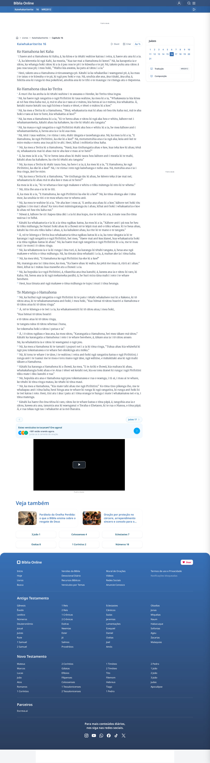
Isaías (109, 614)
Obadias (155, 605)
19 (184, 54)
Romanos (22, 686)
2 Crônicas (67, 619)
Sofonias (155, 628)
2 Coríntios (67, 663)
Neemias (66, 628)
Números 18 (122, 544)
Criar (128, 44)
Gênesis (21, 605)
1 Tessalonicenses (71, 686)
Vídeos (109, 575)
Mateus (21, 663)
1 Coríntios (23, 691)
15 (167, 54)
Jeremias (110, 619)
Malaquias (156, 642)
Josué (20, 628)
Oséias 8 (36, 544)
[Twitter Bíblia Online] (123, 735)
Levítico (21, 614)
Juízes (20, 633)
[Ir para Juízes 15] (19, 419)
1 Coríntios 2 (79, 544)
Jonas (154, 610)
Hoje (19, 575)
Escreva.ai (22, 710)
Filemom (110, 677)
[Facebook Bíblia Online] (108, 735)
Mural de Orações (116, 571)
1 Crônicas (67, 614)
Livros (25, 37)
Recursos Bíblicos (71, 580)
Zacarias (155, 637)
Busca (20, 584)
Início (20, 571)
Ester (64, 633)
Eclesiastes (112, 605)
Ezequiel (110, 628)
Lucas (20, 673)
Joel (108, 642)
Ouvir (116, 44)
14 (163, 54)
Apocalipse (156, 686)
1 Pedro (110, 691)
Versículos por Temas (73, 584)
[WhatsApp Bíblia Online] (101, 735)
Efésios (65, 673)
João (19, 677)
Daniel (109, 633)
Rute (19, 637)
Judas (154, 682)
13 (159, 54)
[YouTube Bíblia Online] (94, 735)
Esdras (65, 623)
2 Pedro (155, 663)
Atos (19, 682)
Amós (109, 646)
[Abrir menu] (193, 3)
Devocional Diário (71, 575)
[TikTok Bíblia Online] (116, 735)
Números (22, 619)
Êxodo (20, 610)
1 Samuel (22, 642)
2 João (154, 673)
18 (180, 54)
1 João (154, 668)
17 (176, 54)
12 (154, 54)
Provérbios (67, 646)
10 (189, 49)
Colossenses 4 (79, 534)
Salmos (65, 642)
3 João (154, 677)
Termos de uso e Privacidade (166, 571)
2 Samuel (22, 646)
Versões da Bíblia (71, 571)
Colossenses (68, 682)
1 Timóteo (111, 663)
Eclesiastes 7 (122, 534)
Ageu (153, 633)
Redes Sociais (113, 580)
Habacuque (157, 623)
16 (37, 9)
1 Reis (65, 605)
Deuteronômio (25, 623)
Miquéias (156, 614)
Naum (154, 619)
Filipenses (67, 677)
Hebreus (110, 682)
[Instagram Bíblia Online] (86, 735)
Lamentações (113, 623)
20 (189, 54)
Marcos (21, 668)
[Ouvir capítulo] (194, 9)
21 (150, 58)
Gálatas (66, 668)
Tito (108, 673)
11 (150, 54)
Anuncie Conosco (115, 584)
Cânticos (110, 610)
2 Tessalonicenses (71, 691)
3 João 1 (36, 534)
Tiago (109, 686)
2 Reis (65, 610)
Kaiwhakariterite (40, 37)
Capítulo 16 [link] (57, 37)
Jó (63, 637)
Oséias (109, 637)
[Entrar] (179, 3)
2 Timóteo (111, 668)
